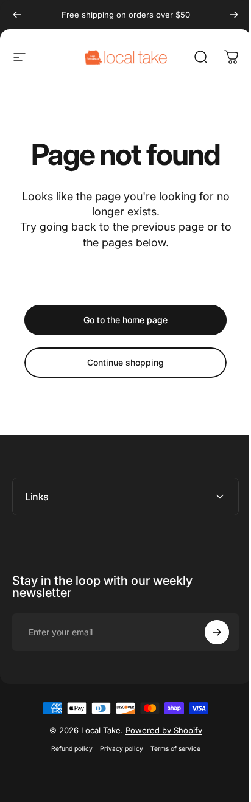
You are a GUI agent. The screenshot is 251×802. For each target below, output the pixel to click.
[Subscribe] (208, 632)
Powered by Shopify (159, 730)
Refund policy (67, 749)
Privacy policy (116, 749)
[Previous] (17, 14)
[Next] (234, 14)
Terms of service (171, 749)
